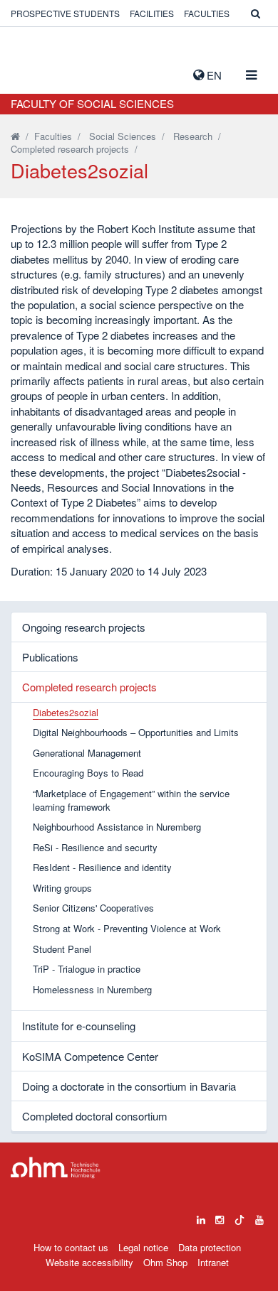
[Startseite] (15, 136)
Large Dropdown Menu (56, 1168)
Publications (50, 656)
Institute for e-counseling (78, 1025)
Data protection (209, 1247)
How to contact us (71, 1247)
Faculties (207, 13)
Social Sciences (122, 136)
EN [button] (213, 74)
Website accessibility (89, 1262)
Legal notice (143, 1247)
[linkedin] (201, 1216)
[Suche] (255, 13)
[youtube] (259, 1216)
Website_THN (32, 72)
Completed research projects (70, 149)
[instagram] (219, 1216)
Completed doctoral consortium (95, 1115)
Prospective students (65, 13)
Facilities (152, 13)
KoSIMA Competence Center (90, 1056)
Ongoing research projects (83, 627)
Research (192, 136)
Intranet (213, 1262)
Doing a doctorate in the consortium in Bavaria (129, 1086)
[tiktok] (239, 1216)
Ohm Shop (165, 1262)
